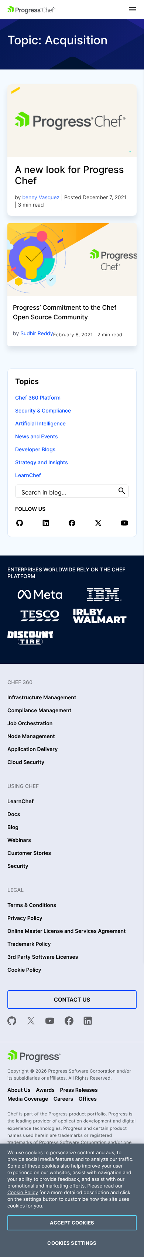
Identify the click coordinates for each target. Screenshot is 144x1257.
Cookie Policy (24, 970)
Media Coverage (27, 1099)
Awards (45, 1090)
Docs (13, 815)
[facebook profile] (72, 523)
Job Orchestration (29, 724)
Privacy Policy (24, 918)
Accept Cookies (72, 1223)
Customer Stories (29, 853)
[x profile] (98, 523)
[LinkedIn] (87, 1021)
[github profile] (19, 523)
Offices (88, 1099)
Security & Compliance (43, 411)
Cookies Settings (71, 1243)
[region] (72, 1200)
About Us (19, 1090)
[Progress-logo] (34, 1057)
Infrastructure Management (41, 698)
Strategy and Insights (41, 462)
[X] (31, 1021)
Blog (12, 827)
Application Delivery (32, 749)
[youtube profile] (124, 523)
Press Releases (78, 1090)
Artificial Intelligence (40, 424)
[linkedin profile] (45, 523)
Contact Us (72, 999)
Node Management (31, 737)
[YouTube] (49, 1021)
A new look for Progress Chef (69, 175)
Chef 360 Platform (38, 398)
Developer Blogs (35, 449)
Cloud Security (25, 762)
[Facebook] (69, 1021)
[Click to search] (121, 491)
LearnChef (28, 475)
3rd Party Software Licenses (42, 957)
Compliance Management (39, 711)
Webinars (19, 840)
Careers (63, 1099)
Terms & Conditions (31, 905)
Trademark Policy (29, 944)
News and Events (36, 437)
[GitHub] (11, 1021)
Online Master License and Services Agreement (66, 931)
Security (17, 866)
